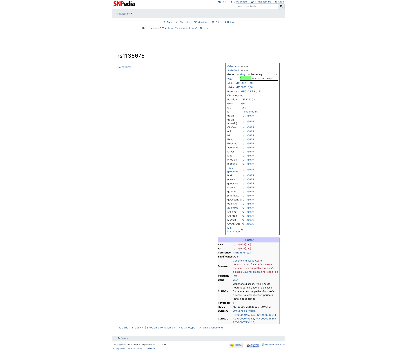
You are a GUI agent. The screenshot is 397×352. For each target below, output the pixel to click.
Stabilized (233, 70)
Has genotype (187, 327)
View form (203, 22)
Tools (123, 338)
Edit (218, 22)
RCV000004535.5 (243, 318)
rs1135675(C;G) (244, 87)
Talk (224, 1)
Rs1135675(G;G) (242, 252)
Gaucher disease (252, 271)
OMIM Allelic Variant (244, 310)
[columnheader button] (245, 74)
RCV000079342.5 (243, 322)
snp (244, 107)
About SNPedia (135, 349)
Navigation (123, 13)
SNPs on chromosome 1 (161, 327)
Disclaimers (150, 349)
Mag (242, 74)
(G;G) (230, 78)
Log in (281, 1)
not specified (270, 271)
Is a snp (123, 327)
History (230, 22)
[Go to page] (281, 6)
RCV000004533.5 (243, 314)
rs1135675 (248, 115)
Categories (123, 66)
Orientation (233, 66)
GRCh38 (246, 91)
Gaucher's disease (243, 260)
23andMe (232, 207)
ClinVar (248, 240)
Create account (263, 1)
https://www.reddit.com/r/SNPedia (188, 28)
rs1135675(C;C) (244, 83)
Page (169, 22)
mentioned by (250, 111)
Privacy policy (118, 349)
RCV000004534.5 (266, 314)
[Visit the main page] (124, 3)
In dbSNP (137, 327)
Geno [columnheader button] (230, 74)
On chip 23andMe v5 (211, 327)
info (235, 275)
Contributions (240, 1)
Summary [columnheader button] (256, 74)
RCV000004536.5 (266, 318)
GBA (243, 103)
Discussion (185, 22)
